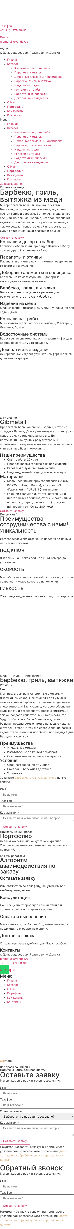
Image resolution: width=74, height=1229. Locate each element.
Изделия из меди (26, 85)
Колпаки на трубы (27, 89)
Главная (12, 59)
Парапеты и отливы (28, 72)
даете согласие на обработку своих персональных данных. (34, 1155)
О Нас (11, 102)
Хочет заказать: (11, 1111)
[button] (37, 119)
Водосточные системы (30, 94)
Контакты (14, 115)
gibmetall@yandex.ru (14, 958)
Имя (3, 789)
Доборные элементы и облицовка (38, 76)
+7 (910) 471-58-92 (13, 963)
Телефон (6, 800)
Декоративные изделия (31, 98)
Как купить (15, 111)
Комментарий (9, 812)
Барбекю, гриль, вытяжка (32, 81)
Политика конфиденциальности (23, 1070)
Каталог (12, 64)
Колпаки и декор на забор (33, 68)
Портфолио (15, 106)
